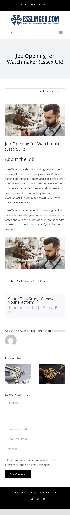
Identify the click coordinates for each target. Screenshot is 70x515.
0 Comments (46, 280)
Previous (48, 91)
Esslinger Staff (15, 280)
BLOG (46, 4)
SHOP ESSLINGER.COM (31, 4)
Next (60, 91)
